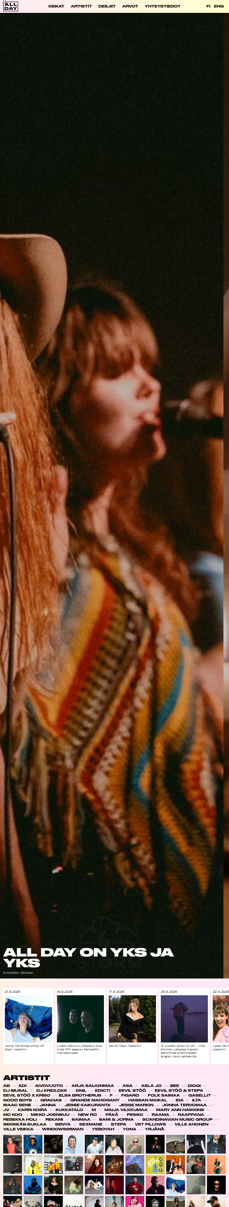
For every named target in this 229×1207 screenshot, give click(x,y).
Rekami (54, 1119)
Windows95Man (62, 1129)
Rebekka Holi (20, 1119)
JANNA (48, 1105)
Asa (128, 1086)
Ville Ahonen (191, 1124)
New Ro (87, 1115)
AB (6, 1086)
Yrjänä (154, 1129)
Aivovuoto (49, 1086)
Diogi (194, 1086)
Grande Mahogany (95, 1100)
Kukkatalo (69, 1110)
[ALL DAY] (14, 6)
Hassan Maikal (147, 1100)
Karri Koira (32, 1110)
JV (6, 1110)
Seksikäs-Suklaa (25, 1124)
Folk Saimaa (164, 1095)
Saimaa (81, 1119)
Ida (180, 1100)
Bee (174, 1086)
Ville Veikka (18, 1129)
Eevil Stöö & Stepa (179, 1091)
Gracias (51, 1100)
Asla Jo (151, 1086)
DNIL (81, 1091)
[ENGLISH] (219, 6)
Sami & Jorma (116, 1119)
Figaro (130, 1095)
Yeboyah (103, 1129)
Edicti (102, 1091)
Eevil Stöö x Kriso (26, 1095)
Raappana (191, 1115)
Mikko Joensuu (50, 1115)
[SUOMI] (208, 6)
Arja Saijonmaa (93, 1086)
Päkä (112, 1115)
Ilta (196, 1100)
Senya (63, 1124)
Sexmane (90, 1124)
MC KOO (12, 1115)
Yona (129, 1129)
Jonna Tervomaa (184, 1105)
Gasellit (199, 1095)
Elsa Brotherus (80, 1095)
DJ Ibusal (15, 1091)
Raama (160, 1115)
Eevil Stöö (132, 1091)
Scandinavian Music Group (177, 1119)
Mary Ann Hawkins (180, 1110)
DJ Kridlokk (51, 1091)
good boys (17, 1100)
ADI (22, 1086)
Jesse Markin (136, 1105)
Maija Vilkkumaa (126, 1110)
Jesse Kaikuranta (88, 1105)
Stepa (118, 1124)
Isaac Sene (17, 1105)
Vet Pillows (150, 1124)
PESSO (135, 1115)
